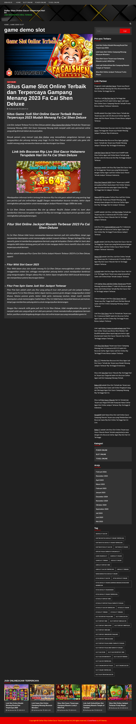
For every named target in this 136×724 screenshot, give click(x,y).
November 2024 (102, 501)
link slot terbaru (123, 569)
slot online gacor (122, 665)
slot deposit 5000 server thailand (107, 634)
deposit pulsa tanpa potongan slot (108, 551)
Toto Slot (104, 373)
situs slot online (123, 607)
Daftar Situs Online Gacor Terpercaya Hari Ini (24, 11)
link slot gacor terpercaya (105, 569)
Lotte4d (97, 271)
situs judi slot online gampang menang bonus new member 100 (112, 584)
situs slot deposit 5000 (103, 598)
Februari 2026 (101, 472)
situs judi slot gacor (103, 578)
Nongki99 (97, 415)
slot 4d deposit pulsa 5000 (104, 616)
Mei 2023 (99, 521)
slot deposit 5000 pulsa (122, 625)
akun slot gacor (101, 533)
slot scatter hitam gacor (104, 674)
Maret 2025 (100, 484)
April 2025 (100, 480)
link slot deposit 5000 (103, 565)
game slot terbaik (102, 560)
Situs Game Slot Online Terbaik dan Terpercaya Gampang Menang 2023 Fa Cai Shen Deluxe (46, 95)
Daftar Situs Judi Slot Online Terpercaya (112, 284)
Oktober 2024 (101, 505)
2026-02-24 (22, 710)
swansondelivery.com (112, 227)
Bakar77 (97, 430)
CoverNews (92, 720)
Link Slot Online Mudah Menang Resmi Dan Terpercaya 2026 (112, 46)
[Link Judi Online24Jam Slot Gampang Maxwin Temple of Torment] (94, 692)
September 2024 (102, 509)
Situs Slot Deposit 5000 (102, 182)
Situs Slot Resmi (103, 346)
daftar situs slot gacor (104, 547)
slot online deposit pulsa (104, 665)
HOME (18, 2)
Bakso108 (98, 385)
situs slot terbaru (117, 612)
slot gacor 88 (100, 652)
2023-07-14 (24, 109)
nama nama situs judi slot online (107, 573)
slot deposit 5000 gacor (118, 621)
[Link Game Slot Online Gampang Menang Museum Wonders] (42, 692)
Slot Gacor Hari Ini (119, 299)
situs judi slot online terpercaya (107, 594)
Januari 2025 (100, 492)
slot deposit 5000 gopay (103, 625)
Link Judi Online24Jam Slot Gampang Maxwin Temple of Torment (112, 66)
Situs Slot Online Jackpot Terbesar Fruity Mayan (111, 73)
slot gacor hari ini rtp (103, 656)
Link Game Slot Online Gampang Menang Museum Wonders (111, 53)
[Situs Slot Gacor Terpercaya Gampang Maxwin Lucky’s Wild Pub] (68, 692)
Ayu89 (39, 200)
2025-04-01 (73, 710)
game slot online (116, 556)
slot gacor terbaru (120, 656)
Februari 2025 (101, 488)
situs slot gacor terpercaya (105, 607)
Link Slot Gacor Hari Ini (102, 153)
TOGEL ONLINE (53, 2)
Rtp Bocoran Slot (14, 109)
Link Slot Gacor (111, 86)
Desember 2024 (102, 497)
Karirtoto (97, 167)
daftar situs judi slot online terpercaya (109, 542)
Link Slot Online (41, 137)
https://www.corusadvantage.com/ (114, 328)
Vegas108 (98, 197)
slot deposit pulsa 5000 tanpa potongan (109, 647)
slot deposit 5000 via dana (104, 638)
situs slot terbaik (102, 612)
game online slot (101, 556)
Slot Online (119, 212)
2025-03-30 (99, 710)
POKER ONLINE (40, 2)
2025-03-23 (125, 708)
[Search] (130, 24)
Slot (109, 113)
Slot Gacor (105, 313)
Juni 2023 (99, 517)
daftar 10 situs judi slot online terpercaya (110, 538)
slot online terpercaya (103, 670)
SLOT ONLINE (28, 2)
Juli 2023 (99, 513)
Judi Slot (125, 140)
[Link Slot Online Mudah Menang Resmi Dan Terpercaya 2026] (16, 692)
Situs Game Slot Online (61, 125)
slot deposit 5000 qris (103, 630)
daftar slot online (121, 547)
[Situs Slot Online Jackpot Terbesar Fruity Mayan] (120, 692)
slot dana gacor (122, 616)
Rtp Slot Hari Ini (110, 98)
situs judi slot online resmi (104, 589)
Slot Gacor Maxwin (108, 400)
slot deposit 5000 (101, 621)
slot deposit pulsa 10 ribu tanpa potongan (110, 643)
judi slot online (116, 560)
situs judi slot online (120, 578)
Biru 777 (97, 360)
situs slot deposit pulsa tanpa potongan (109, 603)
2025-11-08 (47, 710)
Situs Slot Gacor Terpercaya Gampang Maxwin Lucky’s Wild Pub (110, 60)
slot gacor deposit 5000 (116, 652)
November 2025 (102, 476)
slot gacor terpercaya (103, 661)
